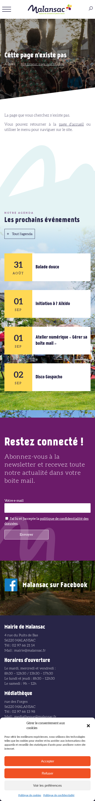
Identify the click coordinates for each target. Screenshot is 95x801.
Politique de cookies (29, 795)
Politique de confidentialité (58, 795)
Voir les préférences (47, 785)
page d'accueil (71, 124)
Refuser (47, 773)
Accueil (9, 64)
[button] (88, 726)
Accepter (47, 761)
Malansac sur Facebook (55, 585)
